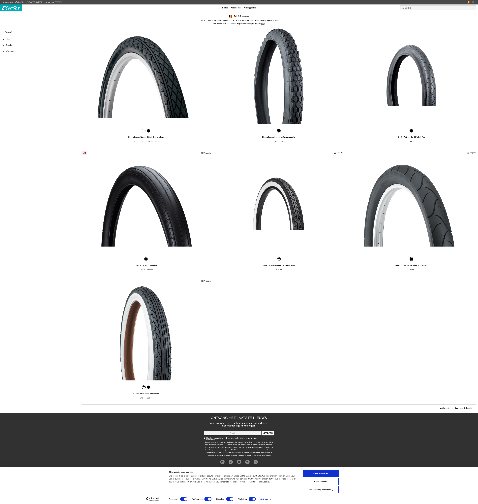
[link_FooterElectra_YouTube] (247, 462)
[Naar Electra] (20, 2)
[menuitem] (225, 7)
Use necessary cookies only (321, 490)
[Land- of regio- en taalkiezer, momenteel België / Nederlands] (469, 2)
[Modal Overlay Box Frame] (239, 435)
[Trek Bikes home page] (8, 2)
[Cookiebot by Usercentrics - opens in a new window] (152, 499)
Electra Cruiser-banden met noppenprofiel (278, 137)
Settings (264, 499)
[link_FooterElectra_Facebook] (239, 462)
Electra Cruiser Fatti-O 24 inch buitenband (411, 265)
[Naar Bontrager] (34, 2)
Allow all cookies (320, 473)
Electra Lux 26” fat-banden (146, 265)
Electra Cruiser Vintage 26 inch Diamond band (146, 137)
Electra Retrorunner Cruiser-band (146, 394)
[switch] (207, 499)
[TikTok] (231, 462)
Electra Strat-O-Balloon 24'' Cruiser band (279, 265)
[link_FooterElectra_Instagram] (222, 462)
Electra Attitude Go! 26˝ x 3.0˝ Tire (411, 137)
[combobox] (438, 7)
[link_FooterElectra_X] (256, 462)
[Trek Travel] (53, 2)
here (263, 24)
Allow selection (321, 481)
